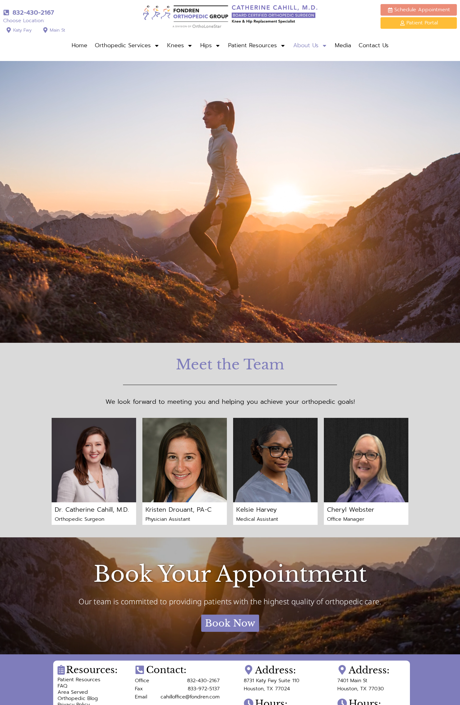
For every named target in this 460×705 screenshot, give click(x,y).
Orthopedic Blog (78, 698)
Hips (206, 45)
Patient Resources (252, 45)
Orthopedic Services (123, 45)
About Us (306, 45)
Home (79, 45)
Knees (175, 45)
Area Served (73, 692)
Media (343, 45)
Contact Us (374, 45)
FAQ (62, 686)
